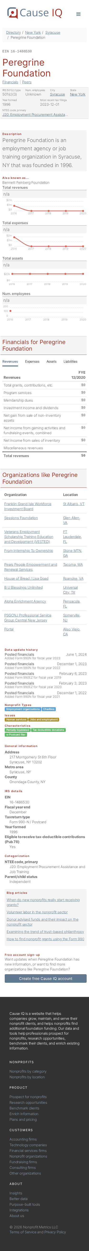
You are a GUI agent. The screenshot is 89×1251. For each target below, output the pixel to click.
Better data (18, 1198)
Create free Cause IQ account (45, 978)
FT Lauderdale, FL (72, 536)
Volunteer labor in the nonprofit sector (37, 912)
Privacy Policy (55, 1232)
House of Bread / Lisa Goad (26, 578)
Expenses (32, 361)
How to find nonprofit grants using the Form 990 (45, 939)
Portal (9, 629)
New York (33, 32)
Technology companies (28, 1145)
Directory (13, 32)
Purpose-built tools (24, 1204)
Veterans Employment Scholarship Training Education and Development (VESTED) (28, 536)
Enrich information (23, 1114)
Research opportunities (28, 1102)
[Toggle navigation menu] (78, 14)
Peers (26, 82)
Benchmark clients (24, 1108)
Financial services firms (28, 1150)
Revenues (10, 361)
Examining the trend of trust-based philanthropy (45, 931)
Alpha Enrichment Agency (25, 601)
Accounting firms (23, 1139)
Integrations (19, 1210)
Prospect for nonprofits (28, 1097)
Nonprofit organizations (28, 1156)
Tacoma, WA (73, 564)
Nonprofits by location (27, 1077)
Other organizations (25, 1173)
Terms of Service (23, 1232)
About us (16, 1215)
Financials (10, 82)
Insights (15, 1193)
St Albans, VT (73, 504)
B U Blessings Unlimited (23, 587)
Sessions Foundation (21, 518)
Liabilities (70, 361)
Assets (51, 361)
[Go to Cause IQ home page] (34, 13)
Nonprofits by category (28, 1071)
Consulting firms (22, 1167)
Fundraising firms (23, 1162)
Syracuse (52, 32)
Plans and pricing (23, 1119)
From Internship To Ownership (28, 550)
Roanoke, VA (73, 578)
